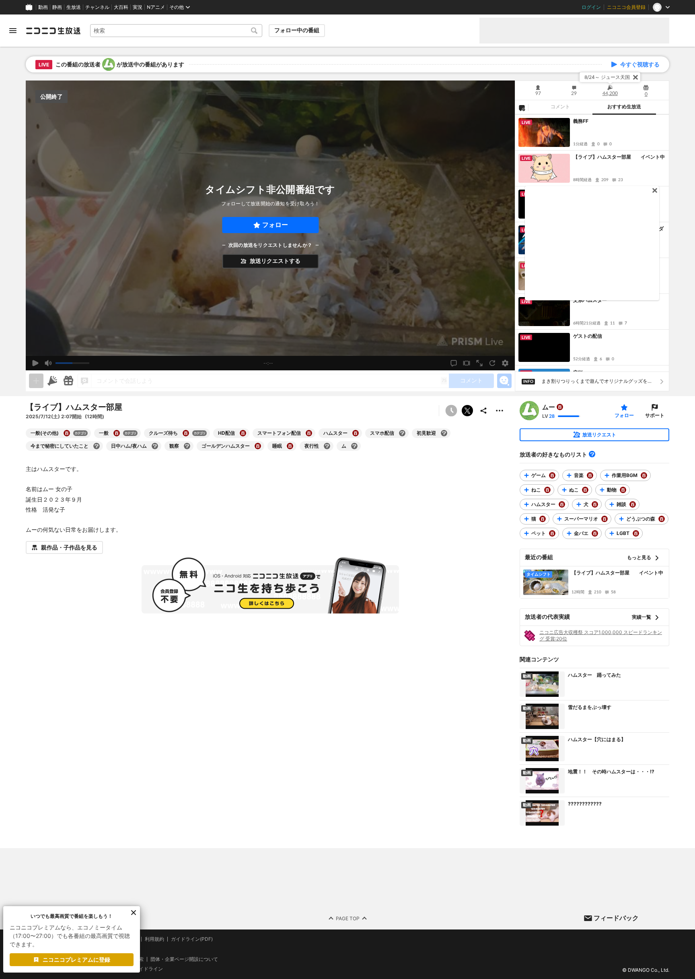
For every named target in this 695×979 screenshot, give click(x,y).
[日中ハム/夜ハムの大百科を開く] (155, 446)
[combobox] (176, 30)
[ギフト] (68, 381)
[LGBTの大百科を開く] (636, 533)
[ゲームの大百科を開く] (552, 475)
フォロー (275, 224)
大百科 (121, 7)
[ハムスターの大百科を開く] (355, 433)
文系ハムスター (590, 300)
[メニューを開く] (13, 31)
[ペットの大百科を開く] (552, 533)
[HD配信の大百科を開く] (243, 433)
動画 (43, 7)
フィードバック (616, 918)
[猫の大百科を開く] (542, 519)
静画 (57, 7)
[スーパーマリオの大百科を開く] (604, 519)
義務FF (580, 121)
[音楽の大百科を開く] (590, 475)
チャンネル (97, 7)
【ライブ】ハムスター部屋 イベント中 (619, 157)
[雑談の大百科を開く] (632, 504)
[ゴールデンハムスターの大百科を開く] (258, 446)
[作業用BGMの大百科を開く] (644, 475)
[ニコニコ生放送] (53, 30)
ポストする (467, 410)
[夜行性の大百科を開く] (327, 446)
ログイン (591, 7)
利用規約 (154, 939)
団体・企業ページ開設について (184, 958)
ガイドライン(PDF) (192, 939)
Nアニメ (156, 7)
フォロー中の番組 (296, 30)
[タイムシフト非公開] (451, 410)
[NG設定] (521, 107)
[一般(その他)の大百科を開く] (67, 433)
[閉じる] (635, 77)
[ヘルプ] (592, 454)
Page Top (348, 918)
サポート (654, 415)
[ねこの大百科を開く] (547, 490)
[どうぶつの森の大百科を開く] (661, 519)
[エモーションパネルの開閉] (504, 381)
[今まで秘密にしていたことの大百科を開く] (96, 446)
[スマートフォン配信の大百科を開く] (309, 433)
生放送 (73, 7)
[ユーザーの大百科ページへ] (560, 407)
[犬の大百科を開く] (595, 504)
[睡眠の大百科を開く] (290, 446)
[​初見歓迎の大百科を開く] (444, 433)
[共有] (483, 410)
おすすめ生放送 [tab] (624, 106)
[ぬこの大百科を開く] (585, 490)
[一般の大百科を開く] (116, 433)
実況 (137, 7)
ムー (548, 407)
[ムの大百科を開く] (354, 446)
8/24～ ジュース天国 (607, 77)
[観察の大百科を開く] (187, 446)
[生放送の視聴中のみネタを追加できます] (36, 381)
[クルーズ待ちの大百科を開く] (186, 433)
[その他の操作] (499, 410)
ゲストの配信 (587, 336)
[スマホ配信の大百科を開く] (402, 433)
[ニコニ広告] (52, 381)
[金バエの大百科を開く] (595, 533)
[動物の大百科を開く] (623, 490)
